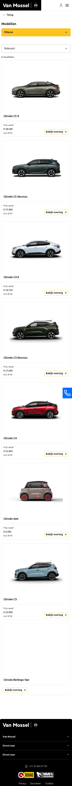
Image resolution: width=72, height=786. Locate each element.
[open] (67, 5)
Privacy (22, 783)
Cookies (49, 783)
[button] (61, 5)
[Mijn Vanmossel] (61, 5)
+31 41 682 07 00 (38, 766)
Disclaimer (35, 783)
